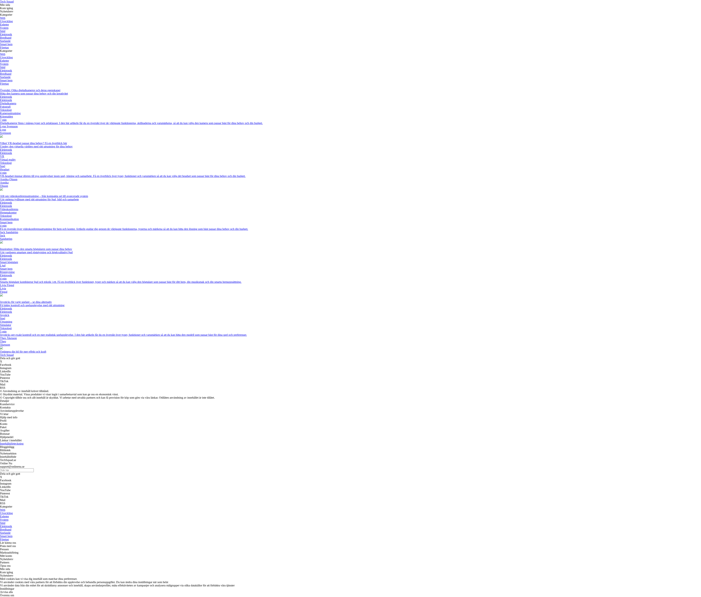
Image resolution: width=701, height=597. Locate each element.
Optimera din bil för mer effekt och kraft (23, 351)
